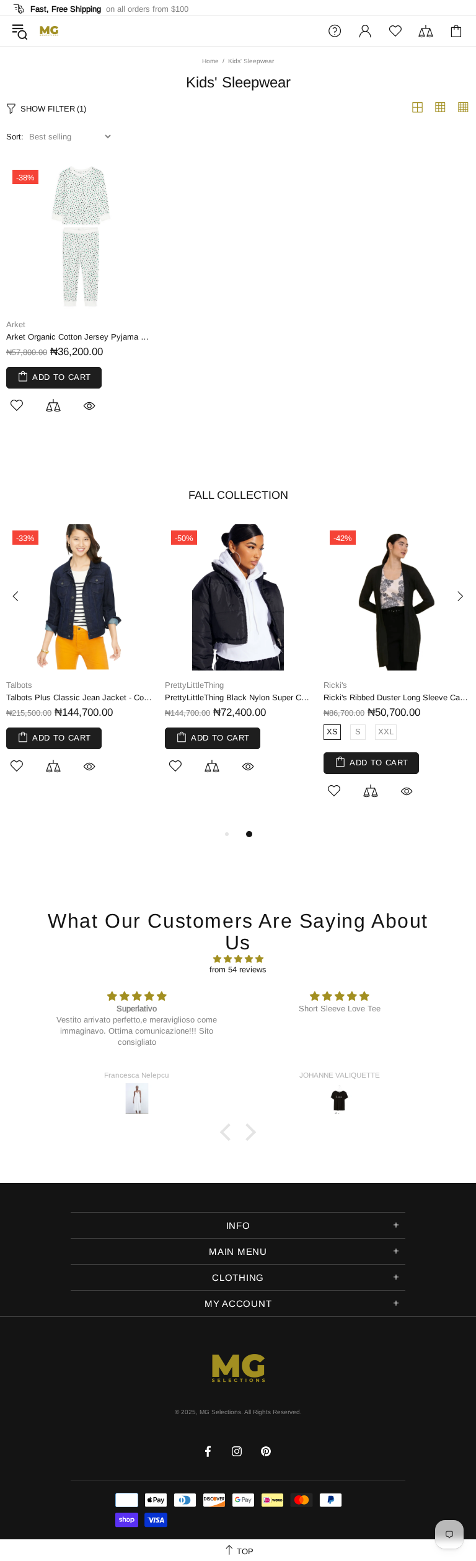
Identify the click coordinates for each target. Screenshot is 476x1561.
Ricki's (335, 685)
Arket (15, 324)
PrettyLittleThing (194, 685)
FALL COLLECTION (238, 495)
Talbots (19, 685)
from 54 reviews (238, 969)
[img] (238, 959)
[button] (228, 1132)
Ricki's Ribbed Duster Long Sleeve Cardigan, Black (397, 697)
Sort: (15, 136)
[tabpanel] (79, 663)
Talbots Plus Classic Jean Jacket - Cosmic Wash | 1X (79, 697)
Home (210, 61)
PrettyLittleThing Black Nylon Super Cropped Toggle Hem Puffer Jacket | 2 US (238, 697)
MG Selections (49, 31)
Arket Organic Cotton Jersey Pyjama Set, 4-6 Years (79, 336)
